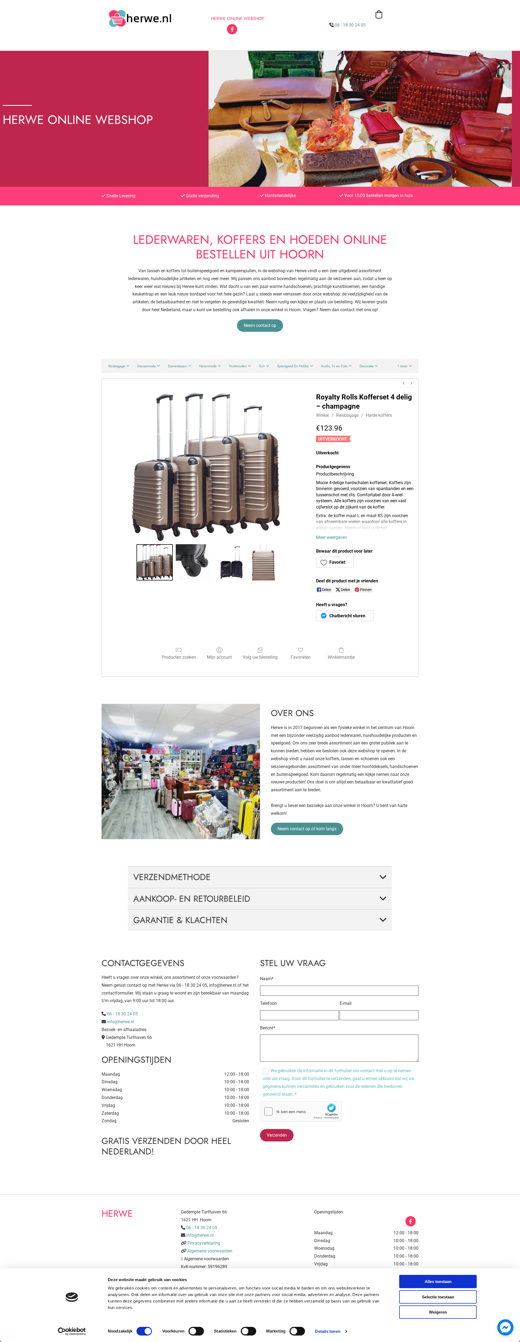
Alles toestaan (438, 1281)
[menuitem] (404, 383)
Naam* (267, 978)
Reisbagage (347, 415)
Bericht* (267, 1028)
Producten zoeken (179, 657)
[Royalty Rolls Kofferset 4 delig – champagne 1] (193, 562)
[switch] (196, 1331)
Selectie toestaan (438, 1297)
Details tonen (327, 1331)
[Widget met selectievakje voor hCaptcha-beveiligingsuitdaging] (301, 1111)
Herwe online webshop (237, 18)
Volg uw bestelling (260, 657)
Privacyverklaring (203, 1243)
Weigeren (438, 1312)
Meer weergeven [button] (331, 537)
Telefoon (268, 1003)
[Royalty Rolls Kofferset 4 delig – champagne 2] (231, 562)
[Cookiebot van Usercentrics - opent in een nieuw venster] (72, 1331)
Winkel (322, 415)
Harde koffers (379, 415)
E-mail (346, 1003)
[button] (260, 325)
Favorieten (301, 657)
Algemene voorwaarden (209, 1251)
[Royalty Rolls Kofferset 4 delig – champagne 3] (263, 562)
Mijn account (219, 657)
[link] (383, 877)
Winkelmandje (341, 657)
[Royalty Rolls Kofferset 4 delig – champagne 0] (154, 562)
